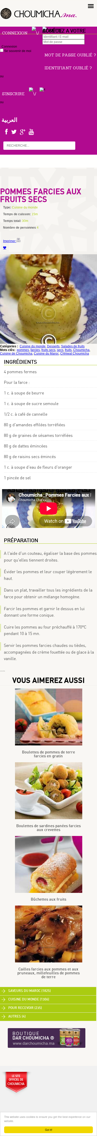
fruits (68, 350)
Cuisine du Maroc (46, 353)
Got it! (48, 1130)
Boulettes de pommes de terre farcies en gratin (48, 754)
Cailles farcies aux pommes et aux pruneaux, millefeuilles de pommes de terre (48, 973)
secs (60, 350)
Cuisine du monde (33, 346)
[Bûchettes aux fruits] (48, 892)
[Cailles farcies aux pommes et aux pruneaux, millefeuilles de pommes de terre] (48, 961)
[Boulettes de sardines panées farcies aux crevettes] (48, 818)
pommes (23, 350)
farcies (35, 350)
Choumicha (81, 350)
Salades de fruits (73, 346)
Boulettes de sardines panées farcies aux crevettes (48, 828)
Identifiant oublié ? (68, 67)
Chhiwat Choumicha (74, 353)
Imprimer (9, 241)
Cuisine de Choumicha (16, 353)
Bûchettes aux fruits (48, 899)
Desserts (53, 346)
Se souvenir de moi (17, 51)
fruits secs (48, 350)
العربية (9, 119)
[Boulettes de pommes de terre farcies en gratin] (48, 744)
